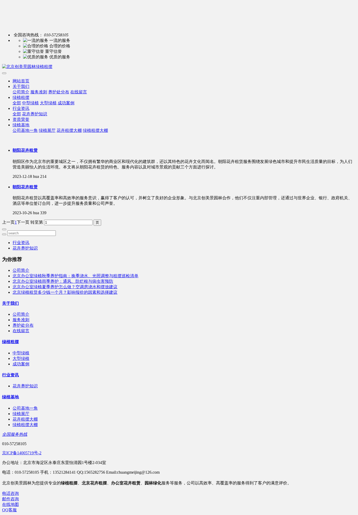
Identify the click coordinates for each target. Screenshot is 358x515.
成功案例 (66, 103)
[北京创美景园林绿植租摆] (179, 67)
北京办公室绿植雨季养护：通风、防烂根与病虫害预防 (63, 281)
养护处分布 (58, 92)
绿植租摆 (21, 97)
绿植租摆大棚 (95, 130)
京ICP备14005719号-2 (21, 453)
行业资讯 (21, 108)
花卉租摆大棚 (69, 130)
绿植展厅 (47, 130)
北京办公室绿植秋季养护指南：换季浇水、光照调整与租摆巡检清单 (75, 276)
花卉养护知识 (34, 114)
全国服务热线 (14, 434)
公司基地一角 (25, 130)
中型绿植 (30, 103)
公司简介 (21, 92)
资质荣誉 (21, 119)
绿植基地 (21, 125)
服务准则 (38, 92)
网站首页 (21, 81)
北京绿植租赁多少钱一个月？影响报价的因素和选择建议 (65, 292)
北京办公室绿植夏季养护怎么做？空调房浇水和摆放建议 (65, 287)
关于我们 (21, 86)
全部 (17, 103)
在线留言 (78, 92)
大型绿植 (48, 103)
